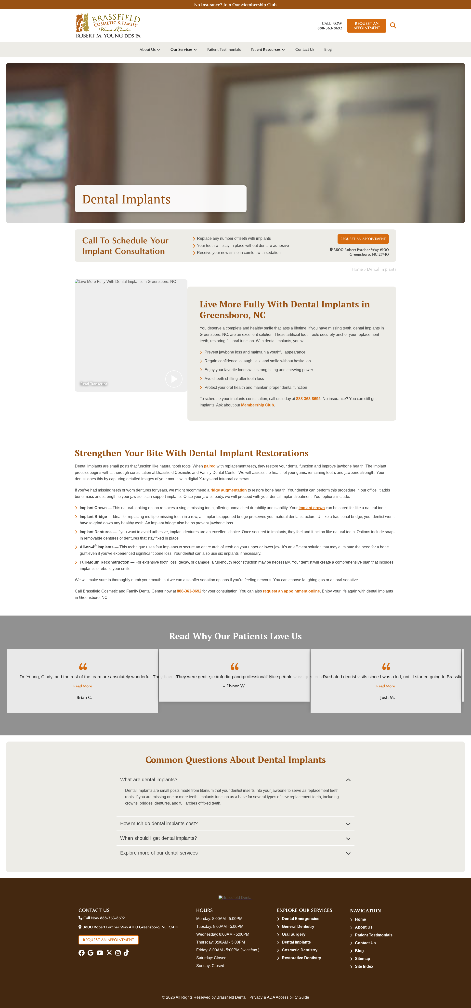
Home (357, 269)
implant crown (312, 508)
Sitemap (362, 959)
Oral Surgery (293, 934)
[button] (393, 25)
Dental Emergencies (300, 919)
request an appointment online (291, 591)
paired (210, 466)
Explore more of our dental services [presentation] (159, 853)
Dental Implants (296, 942)
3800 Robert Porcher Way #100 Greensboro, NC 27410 (361, 252)
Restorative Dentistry (301, 958)
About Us (148, 49)
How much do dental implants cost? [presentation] (159, 823)
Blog (328, 49)
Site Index (364, 966)
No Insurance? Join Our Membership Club (235, 4)
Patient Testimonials (224, 49)
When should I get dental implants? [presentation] (158, 838)
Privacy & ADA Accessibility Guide (279, 997)
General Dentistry (298, 926)
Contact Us (304, 49)
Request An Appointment (366, 25)
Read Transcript (93, 383)
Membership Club (257, 405)
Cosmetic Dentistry (299, 950)
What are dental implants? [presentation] (148, 779)
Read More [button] (82, 686)
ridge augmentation (228, 490)
